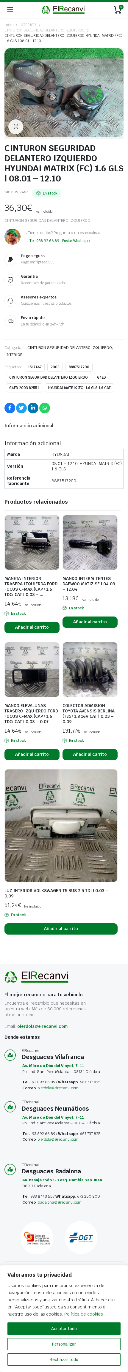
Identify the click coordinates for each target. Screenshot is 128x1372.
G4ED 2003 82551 (24, 387)
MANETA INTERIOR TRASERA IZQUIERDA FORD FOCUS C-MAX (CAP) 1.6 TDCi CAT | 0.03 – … (30, 586)
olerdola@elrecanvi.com (42, 1026)
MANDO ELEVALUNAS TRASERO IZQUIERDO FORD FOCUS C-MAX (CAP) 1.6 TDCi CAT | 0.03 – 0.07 (31, 713)
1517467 (35, 367)
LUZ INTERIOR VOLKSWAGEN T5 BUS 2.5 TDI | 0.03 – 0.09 (56, 893)
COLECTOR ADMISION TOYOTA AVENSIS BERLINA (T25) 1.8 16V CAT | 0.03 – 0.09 (89, 713)
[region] (64, 1318)
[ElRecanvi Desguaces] (63, 9)
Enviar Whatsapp (76, 240)
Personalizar (64, 1344)
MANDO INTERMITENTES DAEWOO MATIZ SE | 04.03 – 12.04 (89, 584)
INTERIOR (27, 25)
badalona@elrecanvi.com (59, 1202)
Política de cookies (83, 1314)
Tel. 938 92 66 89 (44, 240)
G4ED (101, 377)
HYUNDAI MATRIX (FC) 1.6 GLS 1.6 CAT (79, 387)
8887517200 (79, 367)
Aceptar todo (64, 1328)
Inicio (8, 25)
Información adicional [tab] (28, 426)
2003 (55, 367)
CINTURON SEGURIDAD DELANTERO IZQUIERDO (44, 30)
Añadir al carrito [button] (32, 627)
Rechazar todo (64, 1359)
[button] (15, 126)
